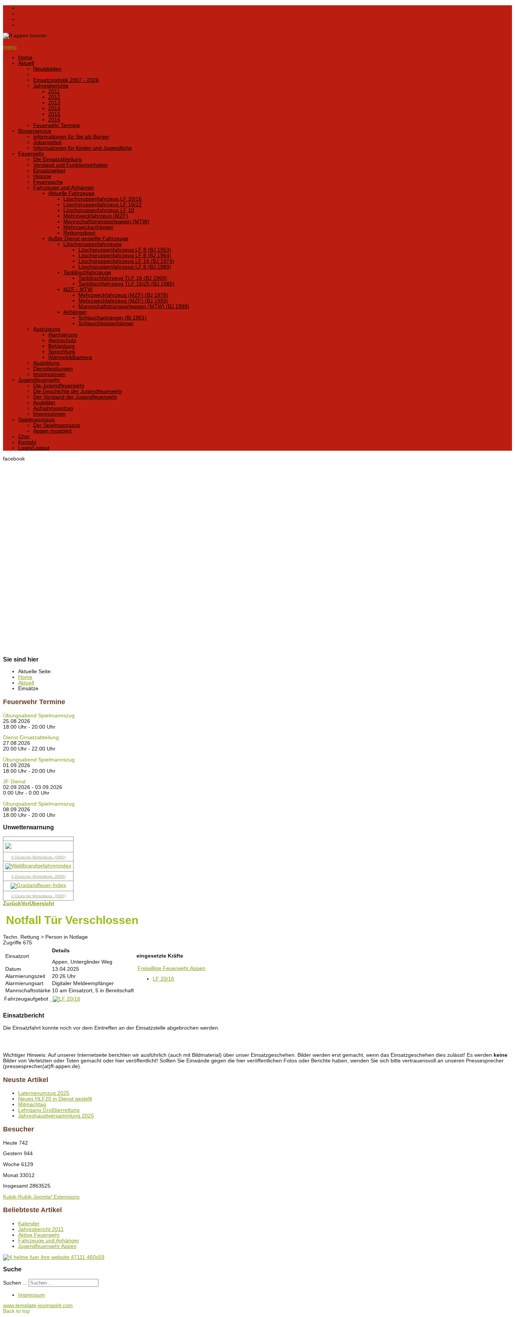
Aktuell (26, 63)
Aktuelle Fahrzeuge (71, 193)
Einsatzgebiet (49, 170)
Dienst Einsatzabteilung (31, 737)
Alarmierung (62, 335)
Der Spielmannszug (56, 425)
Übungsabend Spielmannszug (39, 715)
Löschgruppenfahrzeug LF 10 (98, 210)
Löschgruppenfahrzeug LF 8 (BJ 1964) (124, 255)
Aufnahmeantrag (53, 408)
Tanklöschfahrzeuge (87, 272)
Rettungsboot (79, 233)
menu (10, 47)
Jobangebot (47, 142)
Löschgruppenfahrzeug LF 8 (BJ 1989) (124, 267)
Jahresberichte (51, 86)
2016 (54, 120)
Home (25, 57)
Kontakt (27, 442)
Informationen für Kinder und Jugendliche (82, 148)
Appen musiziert (52, 431)
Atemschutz (62, 340)
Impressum (31, 1295)
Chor (24, 436)
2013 (54, 103)
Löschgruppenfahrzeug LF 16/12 (102, 204)
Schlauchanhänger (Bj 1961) (112, 318)
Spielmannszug (36, 419)
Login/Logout (33, 448)
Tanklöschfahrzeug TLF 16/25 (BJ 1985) (126, 284)
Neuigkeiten (47, 69)
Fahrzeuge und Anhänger (63, 187)
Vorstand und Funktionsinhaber (70, 165)
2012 (54, 97)
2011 (54, 91)
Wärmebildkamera (70, 357)
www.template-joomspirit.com (38, 1305)
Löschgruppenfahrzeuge (92, 244)
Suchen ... (15, 1283)
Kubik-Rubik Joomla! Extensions (41, 1197)
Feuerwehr (31, 154)
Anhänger (75, 312)
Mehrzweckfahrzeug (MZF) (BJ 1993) (123, 301)
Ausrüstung (46, 329)
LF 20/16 (163, 979)
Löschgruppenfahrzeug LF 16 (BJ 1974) (126, 261)
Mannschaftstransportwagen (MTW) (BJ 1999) (133, 306)
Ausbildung (46, 363)
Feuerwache (48, 182)
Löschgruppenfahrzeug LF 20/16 (102, 199)
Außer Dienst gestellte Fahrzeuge (88, 238)
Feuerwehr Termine (56, 125)
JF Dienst (14, 781)
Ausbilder (44, 402)
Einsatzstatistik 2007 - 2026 (66, 80)
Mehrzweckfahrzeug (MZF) (95, 216)
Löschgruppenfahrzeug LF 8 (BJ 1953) (124, 250)
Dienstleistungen (53, 368)
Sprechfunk (61, 352)
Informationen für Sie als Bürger (71, 137)
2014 (54, 108)
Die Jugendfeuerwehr (58, 385)
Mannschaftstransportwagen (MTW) (106, 221)
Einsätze (43, 74)
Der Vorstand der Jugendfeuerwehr (75, 397)
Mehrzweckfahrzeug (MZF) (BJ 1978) (123, 295)
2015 (54, 114)
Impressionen (49, 374)
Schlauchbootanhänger (106, 323)
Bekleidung (61, 346)
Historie (42, 176)
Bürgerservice (34, 131)
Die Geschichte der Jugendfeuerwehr (77, 391)
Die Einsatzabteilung (57, 159)
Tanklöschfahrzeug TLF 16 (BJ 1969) (122, 278)
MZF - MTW (77, 289)
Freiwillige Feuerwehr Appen (171, 968)
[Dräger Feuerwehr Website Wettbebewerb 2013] (257, 1257)
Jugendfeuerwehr (39, 380)
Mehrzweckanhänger (88, 227)
